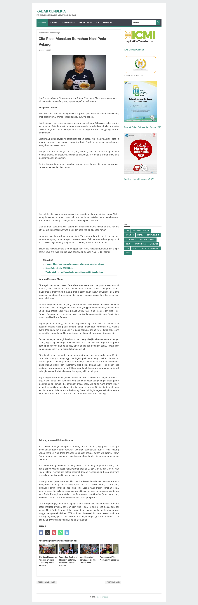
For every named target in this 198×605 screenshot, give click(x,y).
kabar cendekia (51, 11)
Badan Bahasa (68, 22)
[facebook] (41, 532)
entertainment (153, 235)
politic (135, 248)
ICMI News (54, 22)
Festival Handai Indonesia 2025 (139, 179)
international (140, 244)
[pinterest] (54, 532)
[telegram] (67, 532)
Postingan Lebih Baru (46, 582)
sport (128, 253)
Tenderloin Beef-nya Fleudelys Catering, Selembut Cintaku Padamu (74, 272)
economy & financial (141, 230)
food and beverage (147, 239)
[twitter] (47, 532)
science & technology (150, 248)
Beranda (42, 22)
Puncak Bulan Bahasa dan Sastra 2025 (142, 127)
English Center (85, 22)
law (127, 248)
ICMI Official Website (134, 49)
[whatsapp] (60, 532)
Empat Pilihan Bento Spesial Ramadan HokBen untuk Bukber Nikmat (75, 264)
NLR (97, 22)
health (128, 244)
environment (131, 239)
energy (140, 235)
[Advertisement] (79, 191)
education (130, 235)
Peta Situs (107, 22)
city (127, 230)
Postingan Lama (113, 582)
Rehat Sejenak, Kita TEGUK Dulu (59, 268)
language (154, 244)
